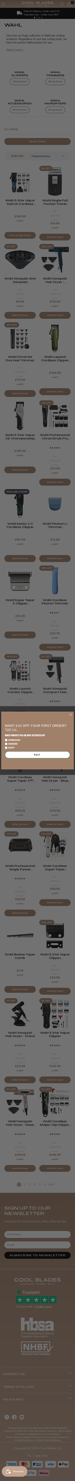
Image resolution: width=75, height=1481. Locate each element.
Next (37, 754)
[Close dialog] (71, 715)
